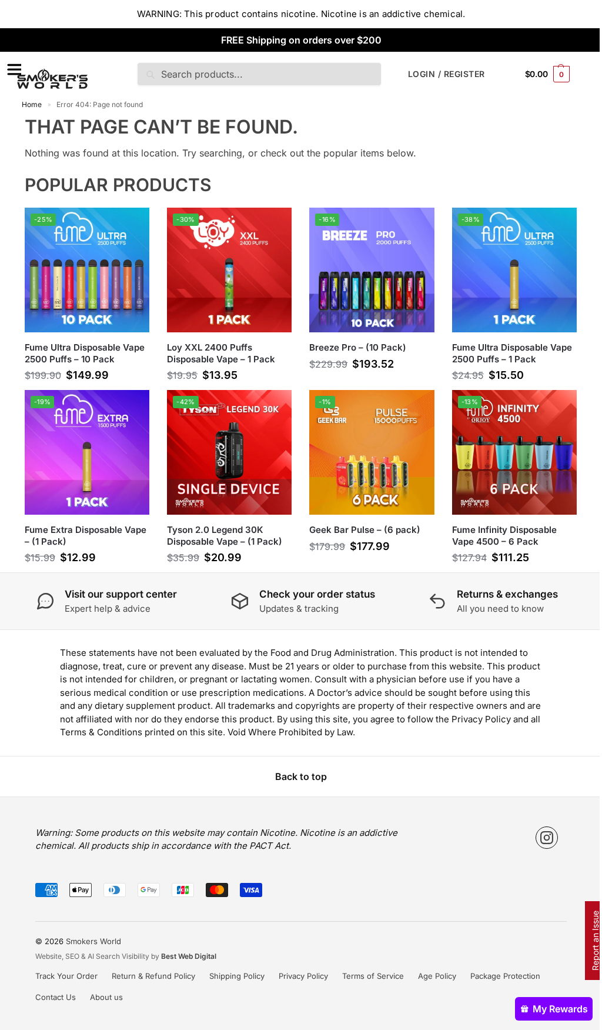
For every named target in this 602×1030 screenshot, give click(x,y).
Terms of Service (373, 976)
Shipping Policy (237, 976)
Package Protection (505, 976)
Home (32, 104)
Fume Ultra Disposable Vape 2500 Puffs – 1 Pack (512, 353)
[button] (547, 74)
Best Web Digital (188, 956)
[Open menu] (12, 69)
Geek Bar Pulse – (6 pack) (364, 529)
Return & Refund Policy (153, 976)
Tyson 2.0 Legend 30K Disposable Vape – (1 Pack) (224, 535)
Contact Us (55, 997)
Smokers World (93, 941)
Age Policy (437, 976)
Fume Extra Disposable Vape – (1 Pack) (85, 535)
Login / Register (446, 74)
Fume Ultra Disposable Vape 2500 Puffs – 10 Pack (85, 353)
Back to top (301, 776)
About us (106, 997)
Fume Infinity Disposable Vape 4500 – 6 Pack (504, 535)
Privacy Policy (303, 976)
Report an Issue (595, 941)
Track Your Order (66, 976)
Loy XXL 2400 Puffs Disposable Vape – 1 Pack (221, 353)
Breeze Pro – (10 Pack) (357, 347)
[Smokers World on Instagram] (547, 837)
